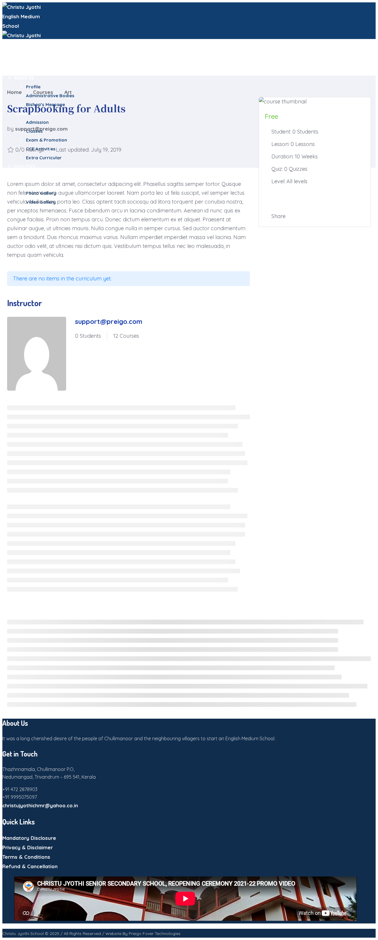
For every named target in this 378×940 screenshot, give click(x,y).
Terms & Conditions (26, 857)
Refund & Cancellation (30, 866)
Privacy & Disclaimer (27, 847)
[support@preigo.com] (36, 355)
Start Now (315, 199)
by (10, 128)
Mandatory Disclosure (29, 838)
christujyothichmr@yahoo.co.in (40, 805)
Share (278, 216)
